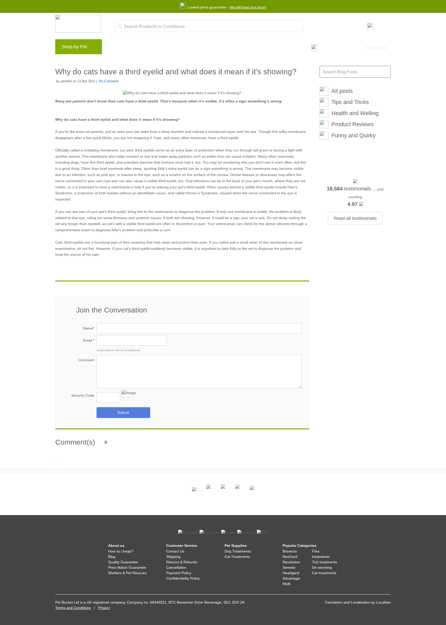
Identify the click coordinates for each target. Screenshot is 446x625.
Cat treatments (324, 573)
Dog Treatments (238, 551)
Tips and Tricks (350, 102)
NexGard (290, 557)
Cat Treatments (237, 557)
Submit (123, 413)
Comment (86, 360)
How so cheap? (120, 551)
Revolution (291, 562)
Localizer (383, 602)
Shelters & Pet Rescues (127, 573)
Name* (88, 328)
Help (190, 48)
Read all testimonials (355, 218)
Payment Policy (178, 573)
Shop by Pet (74, 46)
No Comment (108, 81)
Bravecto (290, 551)
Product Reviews (352, 124)
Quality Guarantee (123, 562)
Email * (88, 340)
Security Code (82, 395)
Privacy (104, 608)
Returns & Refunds (181, 562)
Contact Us (175, 551)
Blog (135, 48)
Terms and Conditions (73, 608)
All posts (342, 91)
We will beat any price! (247, 7)
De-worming (322, 567)
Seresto (289, 567)
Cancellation (176, 567)
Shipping (173, 557)
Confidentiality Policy (183, 578)
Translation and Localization (347, 602)
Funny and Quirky (353, 135)
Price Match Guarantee (127, 567)
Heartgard (291, 573)
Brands (117, 48)
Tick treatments (324, 562)
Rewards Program (162, 48)
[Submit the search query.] (120, 26)
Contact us (211, 48)
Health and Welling (355, 113)
